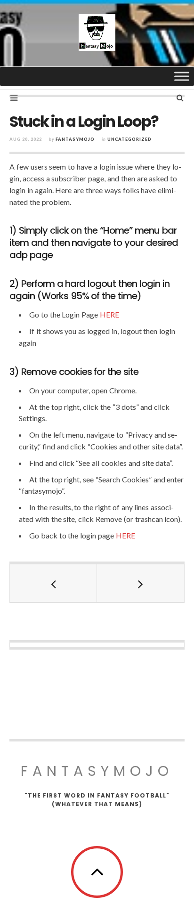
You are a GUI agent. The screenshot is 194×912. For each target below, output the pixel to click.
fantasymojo (75, 139)
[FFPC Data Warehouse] (97, 32)
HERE (109, 314)
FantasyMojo (97, 771)
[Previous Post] (53, 583)
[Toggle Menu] (181, 76)
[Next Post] (140, 583)
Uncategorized (129, 139)
